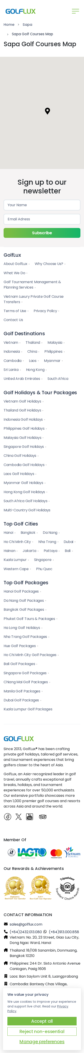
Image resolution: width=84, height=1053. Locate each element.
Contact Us (13, 319)
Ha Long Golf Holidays (22, 627)
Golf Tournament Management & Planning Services (32, 284)
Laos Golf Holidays (19, 473)
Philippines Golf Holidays (24, 428)
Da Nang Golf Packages (24, 600)
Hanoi (8, 532)
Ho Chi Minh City (17, 541)
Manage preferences (42, 1041)
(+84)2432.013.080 (26, 932)
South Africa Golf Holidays (25, 501)
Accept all (42, 1021)
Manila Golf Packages (22, 691)
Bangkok (28, 532)
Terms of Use (15, 310)
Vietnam (11, 342)
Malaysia (54, 342)
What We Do (14, 273)
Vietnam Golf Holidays (22, 401)
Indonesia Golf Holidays (23, 419)
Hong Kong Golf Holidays (24, 492)
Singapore (43, 559)
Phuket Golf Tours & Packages (29, 618)
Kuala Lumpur (15, 559)
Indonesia (12, 351)
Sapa (27, 24)
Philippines (53, 351)
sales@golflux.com (26, 924)
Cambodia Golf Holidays (24, 464)
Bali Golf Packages (19, 663)
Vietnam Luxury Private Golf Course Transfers (34, 299)
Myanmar (52, 360)
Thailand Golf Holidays (22, 410)
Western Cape (16, 568)
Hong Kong (35, 369)
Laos (33, 360)
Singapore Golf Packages (25, 673)
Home (9, 24)
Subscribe (42, 233)
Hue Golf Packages (20, 645)
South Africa (57, 378)
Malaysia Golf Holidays (22, 437)
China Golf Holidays (20, 455)
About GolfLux (15, 263)
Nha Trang (47, 541)
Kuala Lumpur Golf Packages (28, 709)
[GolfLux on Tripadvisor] (43, 817)
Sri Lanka (11, 369)
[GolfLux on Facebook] (8, 817)
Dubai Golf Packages (21, 700)
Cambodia (13, 360)
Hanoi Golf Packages (21, 591)
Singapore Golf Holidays (24, 446)
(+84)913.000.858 (64, 932)
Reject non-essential (41, 1031)
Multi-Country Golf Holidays (27, 510)
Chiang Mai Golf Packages (26, 682)
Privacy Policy (45, 310)
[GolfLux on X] (19, 817)
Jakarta (29, 550)
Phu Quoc (44, 568)
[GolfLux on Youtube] (31, 818)
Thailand (33, 342)
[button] (47, 111)
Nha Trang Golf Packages (25, 636)
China (32, 351)
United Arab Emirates (22, 378)
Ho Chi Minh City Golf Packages (30, 654)
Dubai (68, 541)
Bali (68, 550)
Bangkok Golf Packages (24, 609)
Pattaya (50, 550)
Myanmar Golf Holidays (23, 482)
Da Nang (50, 532)
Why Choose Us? (49, 263)
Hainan (9, 550)
